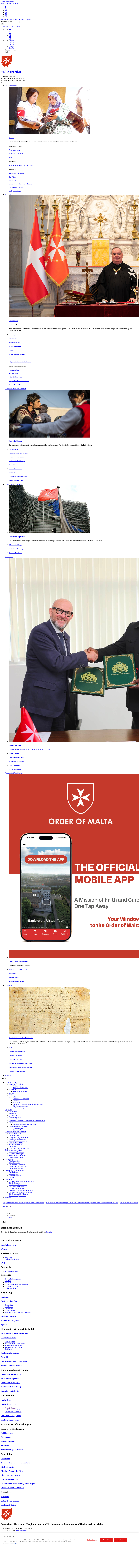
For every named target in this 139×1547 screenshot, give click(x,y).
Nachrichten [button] (7, 1395)
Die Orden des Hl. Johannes (17, 1071)
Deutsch (22, 19)
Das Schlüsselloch (16, 377)
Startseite (49, 1232)
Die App (11, 1177)
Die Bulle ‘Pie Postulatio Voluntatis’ (20, 1192)
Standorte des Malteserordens (18, 1126)
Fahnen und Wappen (15, 346)
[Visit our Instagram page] (6, 12)
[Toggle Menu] (1, 82)
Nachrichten (9, 557)
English (3, 19)
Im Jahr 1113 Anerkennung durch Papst (20, 1063)
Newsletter (5, 1445)
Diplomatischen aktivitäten (17, 1166)
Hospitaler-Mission (15, 441)
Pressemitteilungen (14, 977)
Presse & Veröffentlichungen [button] (16, 1424)
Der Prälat (12, 177)
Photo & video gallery (10, 1420)
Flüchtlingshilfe (14, 1135)
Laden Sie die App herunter (18, 962)
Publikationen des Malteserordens (18, 969)
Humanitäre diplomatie (16, 1152)
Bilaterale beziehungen (16, 1154)
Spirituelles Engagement (17, 173)
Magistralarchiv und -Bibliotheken (19, 381)
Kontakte (8, 1075)
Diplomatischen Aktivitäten (13, 1410)
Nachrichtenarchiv (14, 765)
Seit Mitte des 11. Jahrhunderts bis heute (22, 1181)
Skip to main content (7, 2)
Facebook (12, 1212)
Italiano (9, 19)
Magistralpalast (14, 370)
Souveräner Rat (13, 338)
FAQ (10, 157)
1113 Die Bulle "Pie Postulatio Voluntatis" (21, 1067)
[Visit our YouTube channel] (6, 10)
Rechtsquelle (13, 1089)
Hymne (11, 350)
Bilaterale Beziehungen (15, 545)
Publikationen (13, 1172)
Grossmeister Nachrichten (16, 761)
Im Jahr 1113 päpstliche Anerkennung (21, 1190)
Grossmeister (13, 321)
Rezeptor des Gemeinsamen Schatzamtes (18, 1312)
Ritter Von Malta (14, 150)
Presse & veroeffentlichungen (14, 1170)
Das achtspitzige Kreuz (15, 1059)
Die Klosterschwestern (16, 187)
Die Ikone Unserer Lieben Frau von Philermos (28, 1104)
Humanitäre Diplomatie (17, 537)
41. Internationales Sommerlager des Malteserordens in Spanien (99, 1203)
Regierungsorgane (14, 342)
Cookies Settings (91, 1540)
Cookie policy (14, 1543)
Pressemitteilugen (8, 1441)
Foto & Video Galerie (15, 769)
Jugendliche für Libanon (16, 480)
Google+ (12, 1215)
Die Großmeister (14, 1048)
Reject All (106, 1540)
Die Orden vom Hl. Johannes (18, 1194)
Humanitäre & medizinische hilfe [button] (18, 1329)
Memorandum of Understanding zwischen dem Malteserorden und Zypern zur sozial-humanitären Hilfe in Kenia (40, 1203)
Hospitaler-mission (8, 1338)
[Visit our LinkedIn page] (6, 14)
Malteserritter (17, 1086)
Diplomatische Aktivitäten (13, 484)
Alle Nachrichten (14, 1161)
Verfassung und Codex (20, 1091)
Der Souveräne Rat (15, 1115)
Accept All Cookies (120, 1540)
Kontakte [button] (6, 1492)
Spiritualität (12, 1097)
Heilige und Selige (15, 191)
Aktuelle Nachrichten (15, 745)
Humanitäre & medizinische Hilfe (15, 389)
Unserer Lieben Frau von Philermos (20, 184)
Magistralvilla (13, 373)
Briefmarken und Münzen (16, 385)
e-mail (11, 1217)
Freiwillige (12, 472)
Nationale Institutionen (20, 1088)
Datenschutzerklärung (10, 1501)
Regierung (8, 194)
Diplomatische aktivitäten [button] (14, 1370)
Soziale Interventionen (16, 1143)
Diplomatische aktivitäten (11, 1374)
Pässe (10, 358)
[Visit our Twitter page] (6, 9)
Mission (11, 138)
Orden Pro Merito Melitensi (17, 354)
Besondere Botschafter (15, 553)
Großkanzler (9, 1309)
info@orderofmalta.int (22, 1530)
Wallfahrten (12, 180)
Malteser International (15, 469)
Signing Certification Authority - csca (20, 362)
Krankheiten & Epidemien (16, 457)
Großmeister (13, 1111)
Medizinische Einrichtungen (17, 461)
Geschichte (8, 985)
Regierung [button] (6, 1292)
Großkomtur (9, 1307)
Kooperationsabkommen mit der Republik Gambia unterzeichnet (29, 749)
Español (28, 19)
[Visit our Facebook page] (6, 7)
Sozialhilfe (12, 465)
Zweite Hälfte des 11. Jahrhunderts (21, 1038)
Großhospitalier (10, 1310)
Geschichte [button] (6, 1454)
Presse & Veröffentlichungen (14, 773)
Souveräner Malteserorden (9, 3)
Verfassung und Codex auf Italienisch (21, 165)
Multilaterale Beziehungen (16, 549)
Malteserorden (11, 71)
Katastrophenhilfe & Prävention (18, 453)
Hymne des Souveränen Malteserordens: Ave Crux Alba (27, 1121)
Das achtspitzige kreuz (10, 1479)
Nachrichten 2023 (8, 1404)
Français (16, 19)
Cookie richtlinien (8, 1505)
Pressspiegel (12, 973)
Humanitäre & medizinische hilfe (14, 1334)
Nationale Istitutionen (16, 153)
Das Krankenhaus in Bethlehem (18, 476)
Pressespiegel (13, 1174)
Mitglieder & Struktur (16, 1084)
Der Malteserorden (11, 85)
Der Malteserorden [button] (11, 1240)
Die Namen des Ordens (15, 1055)
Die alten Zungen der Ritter (17, 1051)
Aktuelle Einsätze (14, 753)
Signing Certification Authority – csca (25, 1124)
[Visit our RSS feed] (6, 16)
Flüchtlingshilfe (13, 449)
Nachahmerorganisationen (16, 981)
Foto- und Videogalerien (11, 1416)
